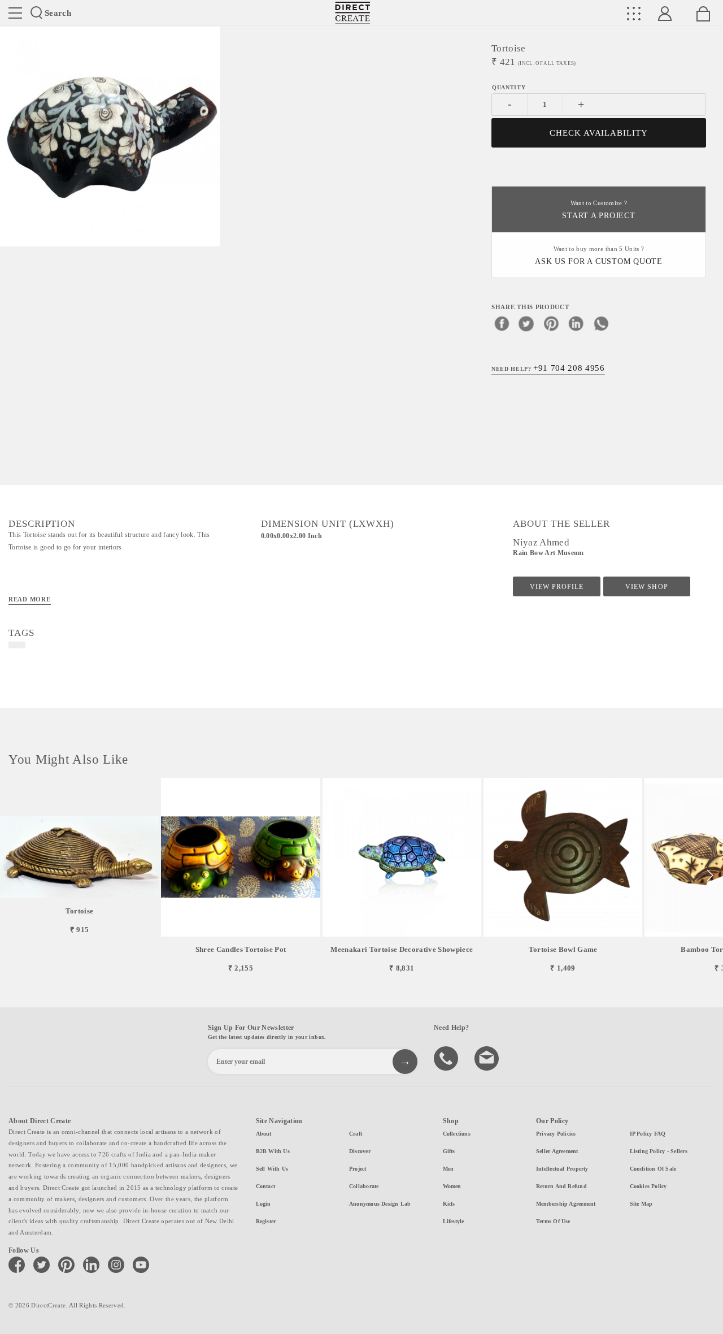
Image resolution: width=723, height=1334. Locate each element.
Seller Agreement (557, 1151)
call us (447, 1057)
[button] (709, 875)
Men (448, 1169)
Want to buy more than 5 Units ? (599, 256)
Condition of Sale (653, 1169)
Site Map (641, 1204)
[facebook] (501, 323)
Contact (266, 1186)
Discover (360, 1151)
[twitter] (526, 323)
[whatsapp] (601, 323)
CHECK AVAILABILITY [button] (599, 132)
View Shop (646, 586)
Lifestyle (453, 1221)
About (264, 1134)
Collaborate (363, 1186)
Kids (449, 1204)
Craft (355, 1134)
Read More (29, 599)
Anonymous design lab (380, 1204)
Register (266, 1221)
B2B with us (273, 1151)
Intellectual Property (562, 1169)
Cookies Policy (648, 1186)
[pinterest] (551, 323)
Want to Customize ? (598, 210)
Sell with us (272, 1169)
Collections (457, 1134)
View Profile (556, 586)
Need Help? (548, 368)
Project (358, 1169)
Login (263, 1204)
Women (452, 1186)
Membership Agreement (565, 1204)
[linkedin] (576, 323)
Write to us (488, 1057)
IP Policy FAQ (648, 1134)
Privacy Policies (556, 1134)
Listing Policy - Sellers (658, 1151)
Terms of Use (553, 1221)
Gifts (449, 1151)
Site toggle (15, 13)
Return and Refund (561, 1186)
